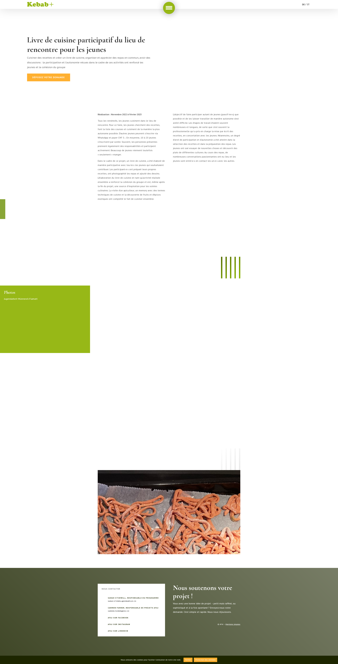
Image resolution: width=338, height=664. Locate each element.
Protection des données (205, 660)
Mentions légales (233, 624)
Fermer (188, 660)
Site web (108, 206)
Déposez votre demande (48, 77)
